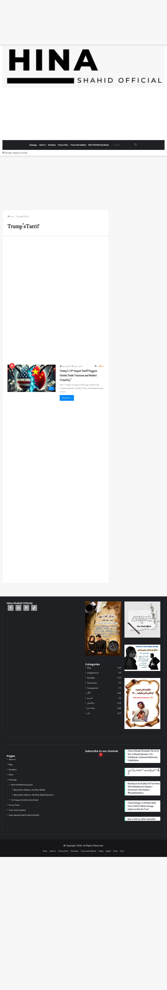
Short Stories (92, 683)
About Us (42, 144)
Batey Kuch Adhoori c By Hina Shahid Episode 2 (34, 795)
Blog (89, 667)
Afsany (101, 851)
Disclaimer (52, 144)
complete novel (93, 672)
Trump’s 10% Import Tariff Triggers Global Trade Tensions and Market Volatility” (78, 375)
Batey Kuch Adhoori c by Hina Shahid (29, 790)
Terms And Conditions (78, 144)
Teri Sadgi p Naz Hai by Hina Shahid (24, 800)
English (108, 851)
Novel (122, 851)
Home (11, 216)
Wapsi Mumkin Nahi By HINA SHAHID (24, 815)
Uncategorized (92, 688)
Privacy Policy (63, 144)
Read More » (66, 397)
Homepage (33, 144)
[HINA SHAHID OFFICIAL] (83, 67)
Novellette (91, 677)
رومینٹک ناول (91, 703)
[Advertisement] (83, 23)
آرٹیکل (89, 693)
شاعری (91, 708)
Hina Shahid (66, 366)
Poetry (115, 851)
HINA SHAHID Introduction (98, 144)
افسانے (90, 698)
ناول (88, 713)
